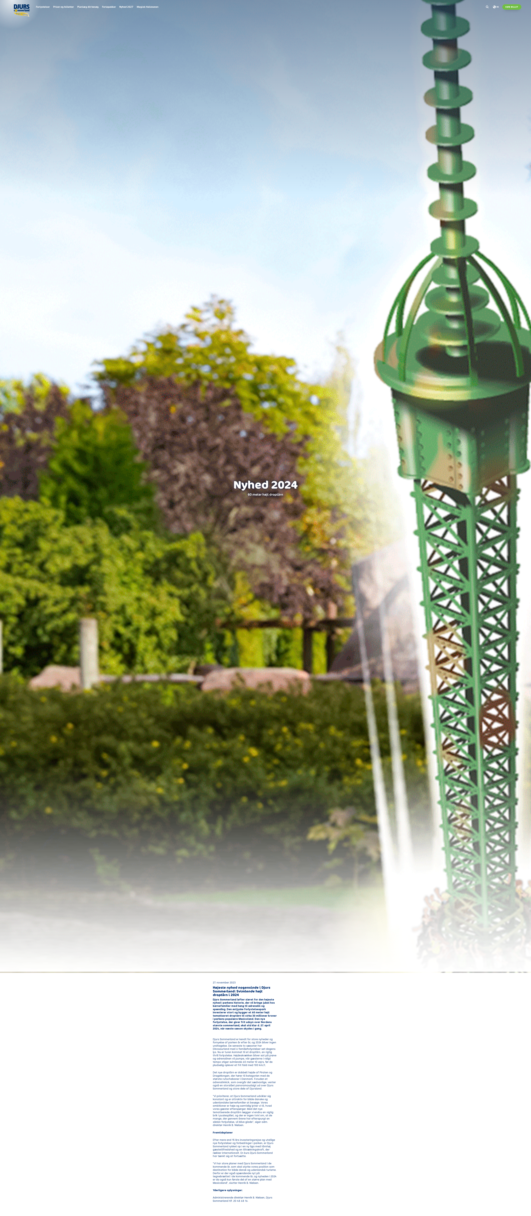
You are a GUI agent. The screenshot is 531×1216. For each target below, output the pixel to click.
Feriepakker (109, 6)
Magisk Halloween (147, 6)
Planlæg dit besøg (88, 6)
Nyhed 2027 (126, 6)
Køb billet (511, 7)
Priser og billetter (63, 6)
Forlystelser (43, 6)
